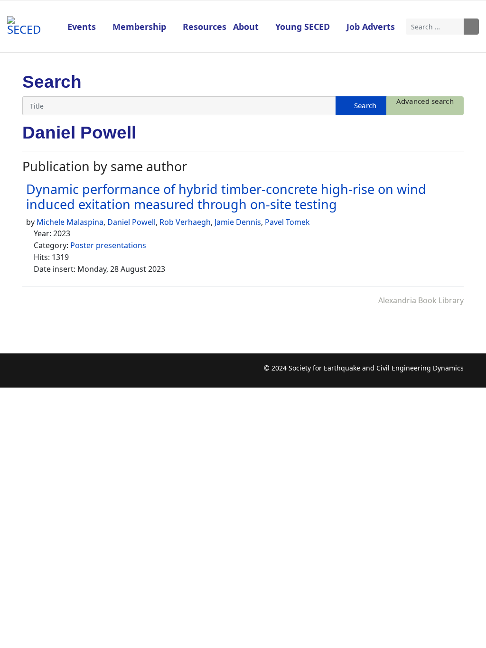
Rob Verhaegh (185, 222)
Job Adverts (370, 26)
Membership (139, 26)
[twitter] (48, 373)
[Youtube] (66, 373)
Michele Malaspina (70, 222)
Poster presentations (108, 245)
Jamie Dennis (238, 222)
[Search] (361, 105)
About (246, 26)
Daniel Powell (131, 222)
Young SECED (302, 26)
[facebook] (29, 373)
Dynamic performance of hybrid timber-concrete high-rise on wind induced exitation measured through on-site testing (226, 196)
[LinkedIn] (85, 373)
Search (471, 27)
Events (81, 26)
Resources (204, 26)
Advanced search (425, 101)
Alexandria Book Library (421, 300)
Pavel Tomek (287, 222)
